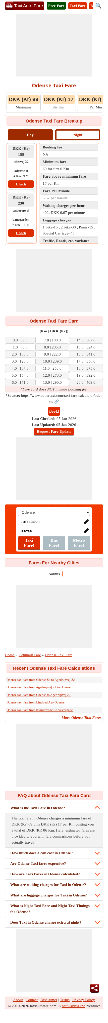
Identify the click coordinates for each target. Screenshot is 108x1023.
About (18, 1000)
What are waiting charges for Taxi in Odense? (48, 885)
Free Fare (56, 6)
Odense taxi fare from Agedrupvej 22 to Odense (39, 687)
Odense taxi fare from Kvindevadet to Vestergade (40, 710)
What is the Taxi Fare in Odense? (37, 808)
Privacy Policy (83, 1000)
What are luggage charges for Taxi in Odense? (48, 895)
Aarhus (54, 574)
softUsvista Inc (73, 1006)
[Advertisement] (54, 45)
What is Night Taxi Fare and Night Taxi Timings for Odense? (50, 909)
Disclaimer (48, 1000)
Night (77, 135)
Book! (54, 411)
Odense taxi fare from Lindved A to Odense (36, 702)
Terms (65, 1000)
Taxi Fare (78, 6)
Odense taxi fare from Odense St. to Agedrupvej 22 (41, 680)
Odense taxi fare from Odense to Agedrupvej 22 (39, 695)
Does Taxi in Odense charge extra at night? (45, 922)
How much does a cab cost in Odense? (41, 853)
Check (21, 184)
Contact (32, 1000)
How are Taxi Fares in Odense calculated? (45, 874)
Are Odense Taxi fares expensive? (38, 863)
